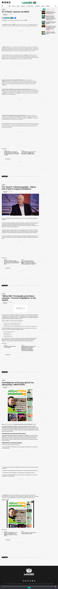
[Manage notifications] (55, 586)
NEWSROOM (5, 14)
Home (9, 6)
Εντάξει (29, 587)
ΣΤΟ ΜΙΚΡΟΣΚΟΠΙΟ (29, 6)
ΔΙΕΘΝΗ (18, 6)
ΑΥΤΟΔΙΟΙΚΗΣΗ (37, 6)
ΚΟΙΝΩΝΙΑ (48, 6)
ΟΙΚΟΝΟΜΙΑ (23, 6)
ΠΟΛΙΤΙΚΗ (13, 6)
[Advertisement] (20, 37)
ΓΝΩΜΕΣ (43, 6)
